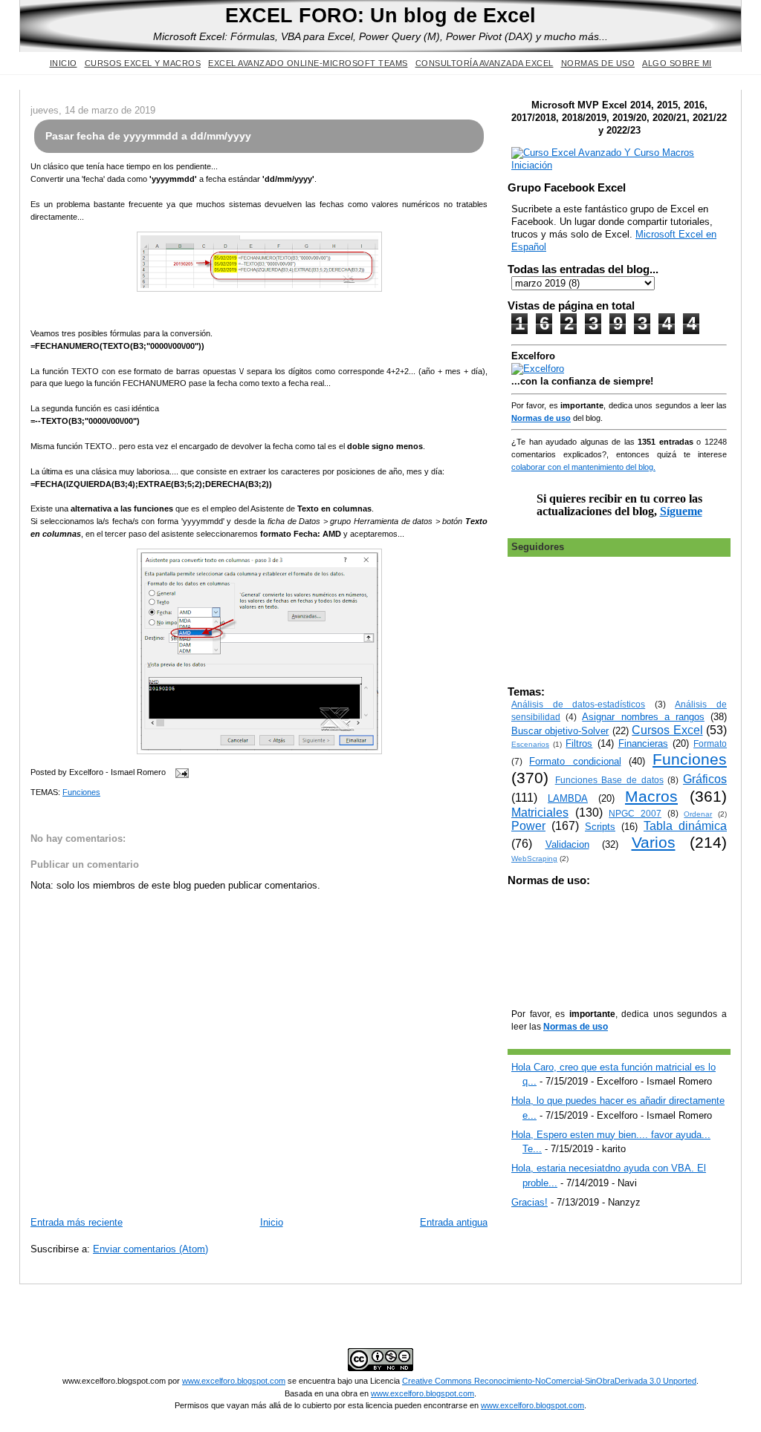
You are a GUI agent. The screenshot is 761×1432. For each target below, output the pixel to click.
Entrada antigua (454, 1222)
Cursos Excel (667, 730)
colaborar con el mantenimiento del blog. (583, 466)
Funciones (81, 792)
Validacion (567, 844)
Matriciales (540, 812)
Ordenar (698, 814)
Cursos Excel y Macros (143, 63)
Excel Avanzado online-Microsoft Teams (308, 63)
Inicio (63, 63)
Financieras (643, 743)
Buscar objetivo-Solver (560, 730)
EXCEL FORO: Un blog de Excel (380, 15)
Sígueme (681, 511)
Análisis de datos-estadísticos (578, 704)
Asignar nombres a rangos (643, 716)
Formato (710, 743)
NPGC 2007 (635, 813)
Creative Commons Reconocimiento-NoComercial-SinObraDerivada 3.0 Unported (549, 1380)
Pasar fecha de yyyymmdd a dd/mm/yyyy (148, 136)
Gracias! (529, 1202)
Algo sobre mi (677, 63)
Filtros (579, 743)
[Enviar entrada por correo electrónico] (180, 772)
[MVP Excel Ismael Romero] (619, 165)
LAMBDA (568, 798)
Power (528, 826)
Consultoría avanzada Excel (484, 63)
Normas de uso (598, 63)
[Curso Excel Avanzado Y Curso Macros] (537, 368)
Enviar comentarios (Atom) (150, 1249)
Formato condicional (575, 761)
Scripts (600, 826)
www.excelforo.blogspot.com (233, 1380)
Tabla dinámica (685, 826)
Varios (654, 842)
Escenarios (530, 744)
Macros (651, 796)
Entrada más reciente (76, 1222)
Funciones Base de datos (609, 780)
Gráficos (705, 779)
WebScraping (534, 858)
